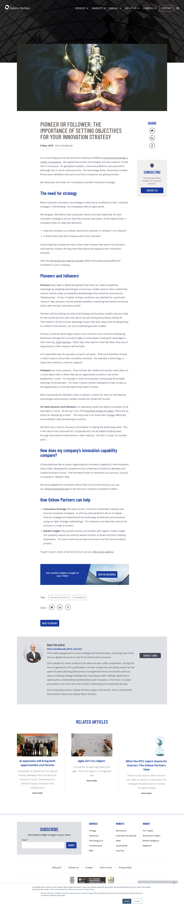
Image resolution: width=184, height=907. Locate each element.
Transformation (95, 845)
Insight (113, 8)
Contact (166, 8)
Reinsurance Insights (151, 835)
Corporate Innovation (59, 597)
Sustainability (121, 845)
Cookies (89, 867)
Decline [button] (137, 901)
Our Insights (148, 830)
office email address (103, 551)
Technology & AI (96, 840)
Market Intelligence (151, 840)
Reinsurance (121, 830)
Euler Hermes (63, 342)
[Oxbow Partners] (17, 7)
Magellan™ (147, 845)
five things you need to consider (67, 260)
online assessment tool (57, 488)
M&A (91, 850)
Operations (94, 835)
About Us (130, 8)
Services (80, 8)
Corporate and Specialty (126, 835)
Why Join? (56, 867)
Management (79, 597)
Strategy (92, 830)
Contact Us (152, 190)
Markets (97, 8)
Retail (118, 840)
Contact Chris (150, 655)
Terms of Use (106, 867)
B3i (79, 337)
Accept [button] (127, 901)
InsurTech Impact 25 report (99, 410)
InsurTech (120, 850)
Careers (148, 8)
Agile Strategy (61, 521)
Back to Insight (49, 623)
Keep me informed (107, 574)
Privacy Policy (125, 867)
